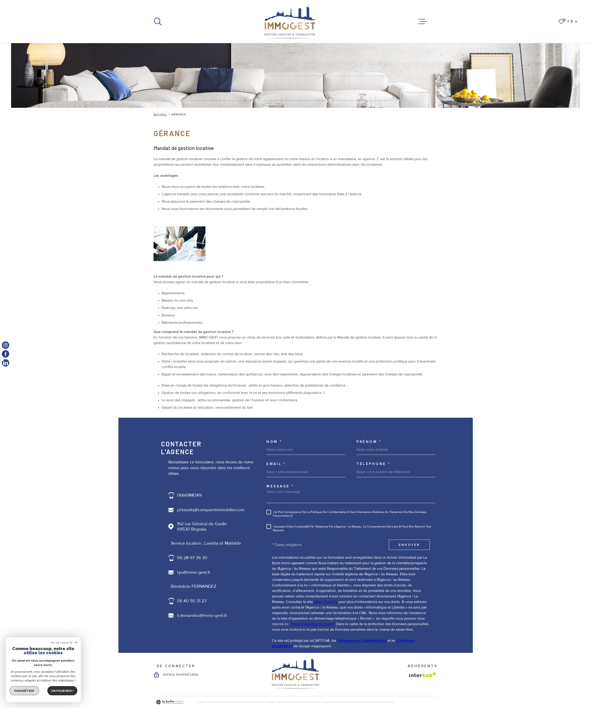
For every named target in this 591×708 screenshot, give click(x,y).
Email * (276, 464)
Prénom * (368, 442)
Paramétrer (24, 691)
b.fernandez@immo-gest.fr (202, 615)
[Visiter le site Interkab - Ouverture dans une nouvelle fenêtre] (422, 674)
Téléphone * (373, 464)
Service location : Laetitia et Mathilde (206, 543)
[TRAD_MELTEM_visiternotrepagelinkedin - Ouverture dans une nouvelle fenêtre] (5, 362)
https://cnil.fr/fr (326, 602)
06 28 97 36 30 (192, 558)
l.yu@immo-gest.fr (193, 572)
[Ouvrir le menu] (422, 21)
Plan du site (284, 702)
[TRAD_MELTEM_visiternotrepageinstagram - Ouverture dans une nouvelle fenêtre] (5, 345)
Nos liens (353, 702)
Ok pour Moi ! (62, 691)
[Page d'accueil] (290, 21)
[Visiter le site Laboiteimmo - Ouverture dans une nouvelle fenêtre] (170, 702)
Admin (340, 702)
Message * (280, 486)
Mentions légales (322, 702)
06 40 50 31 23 (192, 601)
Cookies (389, 702)
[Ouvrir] (158, 21)
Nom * (274, 442)
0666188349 (189, 495)
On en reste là (61, 642)
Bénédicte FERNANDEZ (193, 586)
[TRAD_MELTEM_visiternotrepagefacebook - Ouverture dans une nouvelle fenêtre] (5, 354)
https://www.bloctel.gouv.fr (312, 624)
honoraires (301, 702)
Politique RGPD (371, 702)
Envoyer (409, 545)
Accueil (160, 114)
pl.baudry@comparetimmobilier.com (210, 510)
